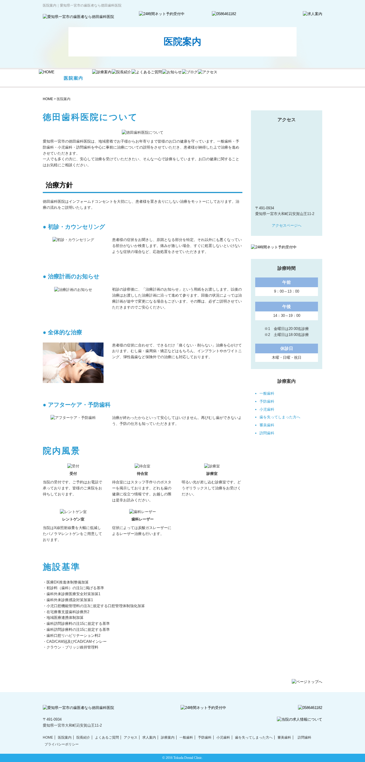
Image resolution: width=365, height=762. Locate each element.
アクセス (130, 737)
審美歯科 (266, 425)
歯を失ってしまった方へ (279, 417)
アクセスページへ (286, 225)
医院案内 (65, 737)
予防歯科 (266, 401)
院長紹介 (83, 737)
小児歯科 (266, 409)
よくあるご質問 (107, 737)
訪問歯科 (266, 433)
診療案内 (168, 737)
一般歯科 (266, 393)
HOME (48, 99)
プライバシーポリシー (61, 744)
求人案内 (149, 737)
